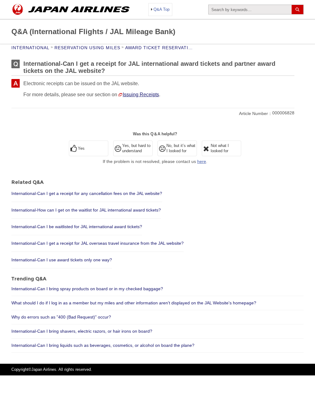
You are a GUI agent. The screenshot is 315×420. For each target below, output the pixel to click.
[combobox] (250, 9)
